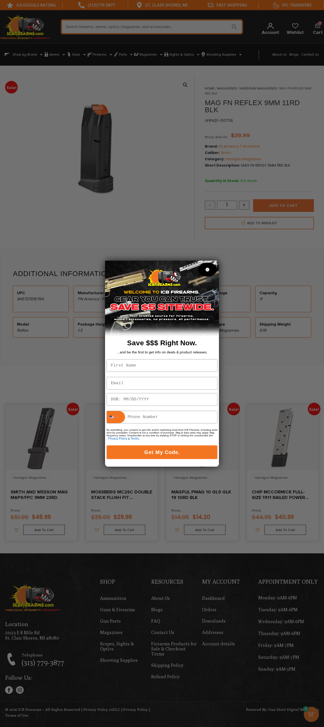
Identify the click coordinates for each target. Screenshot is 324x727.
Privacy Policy (117, 438)
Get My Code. (162, 452)
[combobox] (116, 417)
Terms (135, 438)
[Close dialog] (207, 270)
